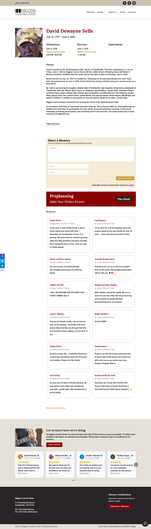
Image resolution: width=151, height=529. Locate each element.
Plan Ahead (124, 199)
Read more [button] (22, 473)
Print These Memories (55, 408)
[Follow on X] (129, 3)
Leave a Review (54, 445)
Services (100, 12)
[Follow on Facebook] (124, 3)
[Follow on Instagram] (134, 3)
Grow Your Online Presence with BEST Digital (117, 526)
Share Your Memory (125, 178)
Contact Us (132, 12)
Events (122, 12)
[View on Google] (20, 456)
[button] (15, 464)
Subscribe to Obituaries (119, 506)
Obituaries (90, 12)
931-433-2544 (23, 3)
